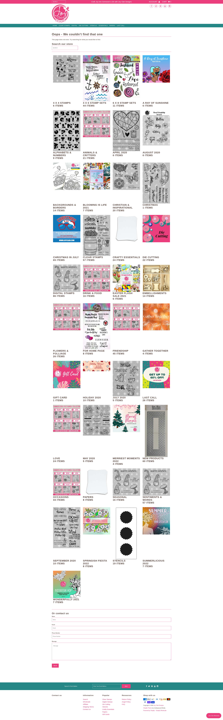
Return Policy (126, 699)
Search (85, 699)
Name (53, 616)
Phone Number (56, 633)
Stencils (93, 25)
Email (53, 624)
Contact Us (87, 709)
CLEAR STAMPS (64, 25)
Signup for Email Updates (70, 686)
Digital (74, 25)
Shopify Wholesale (161, 710)
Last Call (120, 25)
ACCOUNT (153, 2)
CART (166, 2)
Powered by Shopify (149, 710)
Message (54, 641)
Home (55, 25)
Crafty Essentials (108, 709)
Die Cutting (83, 25)
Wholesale (86, 702)
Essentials (103, 25)
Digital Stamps (107, 702)
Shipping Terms (88, 707)
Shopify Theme (147, 708)
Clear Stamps (107, 699)
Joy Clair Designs (159, 705)
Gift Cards (105, 714)
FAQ (123, 704)
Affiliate (85, 704)
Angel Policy (126, 702)
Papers (112, 25)
